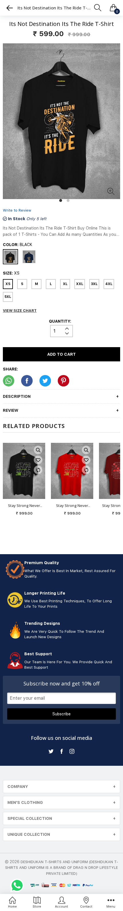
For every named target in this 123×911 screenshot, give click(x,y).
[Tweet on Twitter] (45, 380)
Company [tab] (17, 787)
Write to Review (17, 210)
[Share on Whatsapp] (8, 380)
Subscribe (61, 714)
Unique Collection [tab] (28, 834)
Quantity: (60, 321)
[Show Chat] (18, 885)
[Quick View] (38, 450)
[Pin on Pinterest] (63, 380)
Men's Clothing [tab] (25, 802)
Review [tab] (10, 410)
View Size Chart (20, 310)
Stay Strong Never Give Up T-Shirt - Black (24, 505)
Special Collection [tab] (29, 818)
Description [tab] (17, 396)
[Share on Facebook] (27, 380)
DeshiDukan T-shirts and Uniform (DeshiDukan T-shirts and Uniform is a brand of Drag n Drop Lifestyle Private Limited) (61, 868)
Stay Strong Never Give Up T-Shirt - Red (72, 505)
